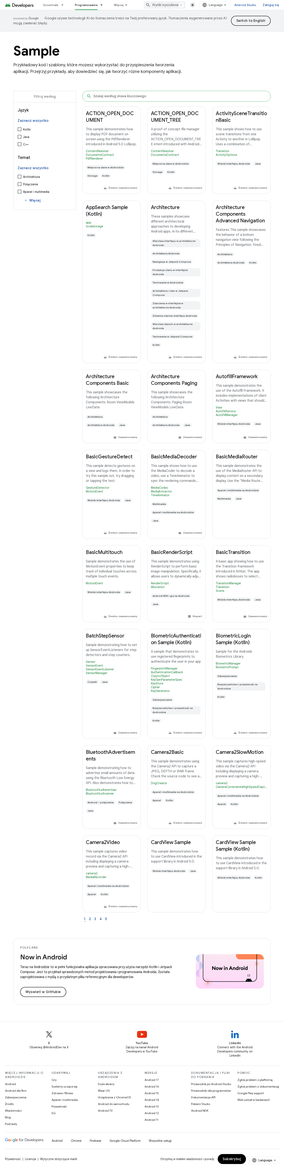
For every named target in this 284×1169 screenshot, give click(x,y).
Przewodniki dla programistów (211, 1091)
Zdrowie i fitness (62, 1093)
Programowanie (86, 5)
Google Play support (250, 1093)
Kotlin (27, 129)
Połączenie (30, 184)
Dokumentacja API (203, 1097)
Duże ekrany (106, 1084)
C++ (25, 144)
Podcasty (11, 1124)
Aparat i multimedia (36, 192)
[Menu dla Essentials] (64, 5)
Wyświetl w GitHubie (43, 992)
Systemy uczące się (64, 1086)
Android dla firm (16, 1091)
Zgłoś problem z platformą (254, 1080)
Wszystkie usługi (160, 1141)
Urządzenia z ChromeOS (114, 1097)
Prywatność (59, 1106)
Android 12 (151, 1113)
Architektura (31, 177)
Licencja (30, 1159)
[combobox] (164, 5)
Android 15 (151, 1093)
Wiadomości (13, 1110)
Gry (54, 1080)
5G (54, 1113)
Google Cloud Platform (125, 1141)
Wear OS (104, 1091)
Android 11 (151, 1120)
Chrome (76, 1141)
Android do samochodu (113, 1104)
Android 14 (151, 1100)
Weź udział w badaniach (253, 1100)
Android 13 (151, 1106)
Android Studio (245, 5)
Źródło (9, 1104)
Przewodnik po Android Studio (211, 1084)
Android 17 (151, 1080)
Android (10, 1084)
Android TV (105, 1110)
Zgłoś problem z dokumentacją (258, 1086)
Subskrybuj (232, 1159)
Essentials (51, 5)
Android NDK (199, 1110)
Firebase (95, 1141)
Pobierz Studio (200, 1104)
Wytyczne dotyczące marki (58, 1159)
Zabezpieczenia (15, 1097)
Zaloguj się (271, 5)
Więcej (119, 5)
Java (26, 137)
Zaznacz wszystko (33, 121)
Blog (8, 1117)
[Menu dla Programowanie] (103, 5)
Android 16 (151, 1086)
